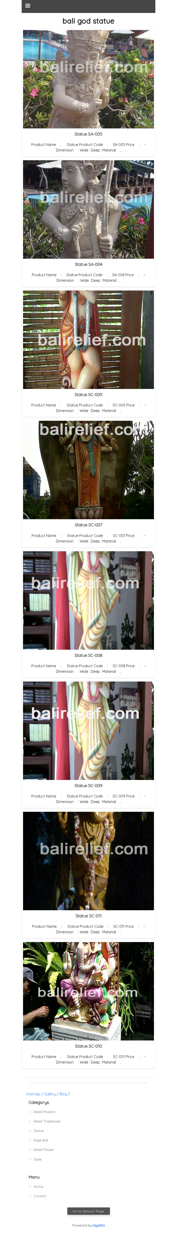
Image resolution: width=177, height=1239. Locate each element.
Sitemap (33, 1094)
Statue (39, 1131)
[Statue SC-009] (88, 731)
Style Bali (41, 1140)
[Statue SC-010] (88, 991)
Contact (40, 1196)
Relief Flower (44, 1149)
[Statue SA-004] (88, 209)
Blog (63, 1094)
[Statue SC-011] (88, 861)
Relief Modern (45, 1112)
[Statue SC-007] (88, 470)
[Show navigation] (88, 6)
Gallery (50, 1094)
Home (38, 1186)
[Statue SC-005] (88, 339)
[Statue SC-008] (88, 600)
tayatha (99, 1225)
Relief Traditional (47, 1121)
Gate (37, 1159)
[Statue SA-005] (88, 79)
